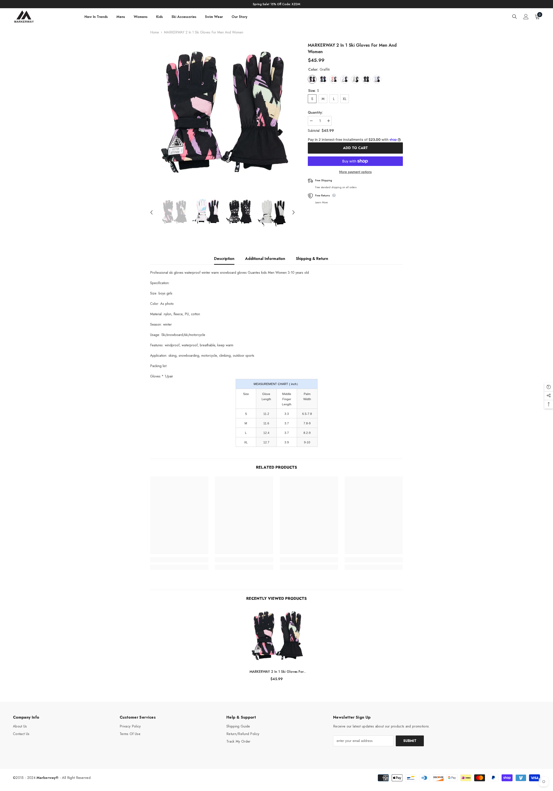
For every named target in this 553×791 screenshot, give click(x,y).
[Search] (514, 16)
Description (224, 258)
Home (154, 32)
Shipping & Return (312, 258)
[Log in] (526, 16)
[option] (222, 114)
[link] (179, 559)
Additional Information (265, 258)
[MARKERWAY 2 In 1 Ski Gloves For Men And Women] (276, 637)
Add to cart (355, 147)
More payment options (355, 171)
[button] (151, 212)
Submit (409, 740)
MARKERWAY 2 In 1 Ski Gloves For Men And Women (276, 671)
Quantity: (315, 112)
